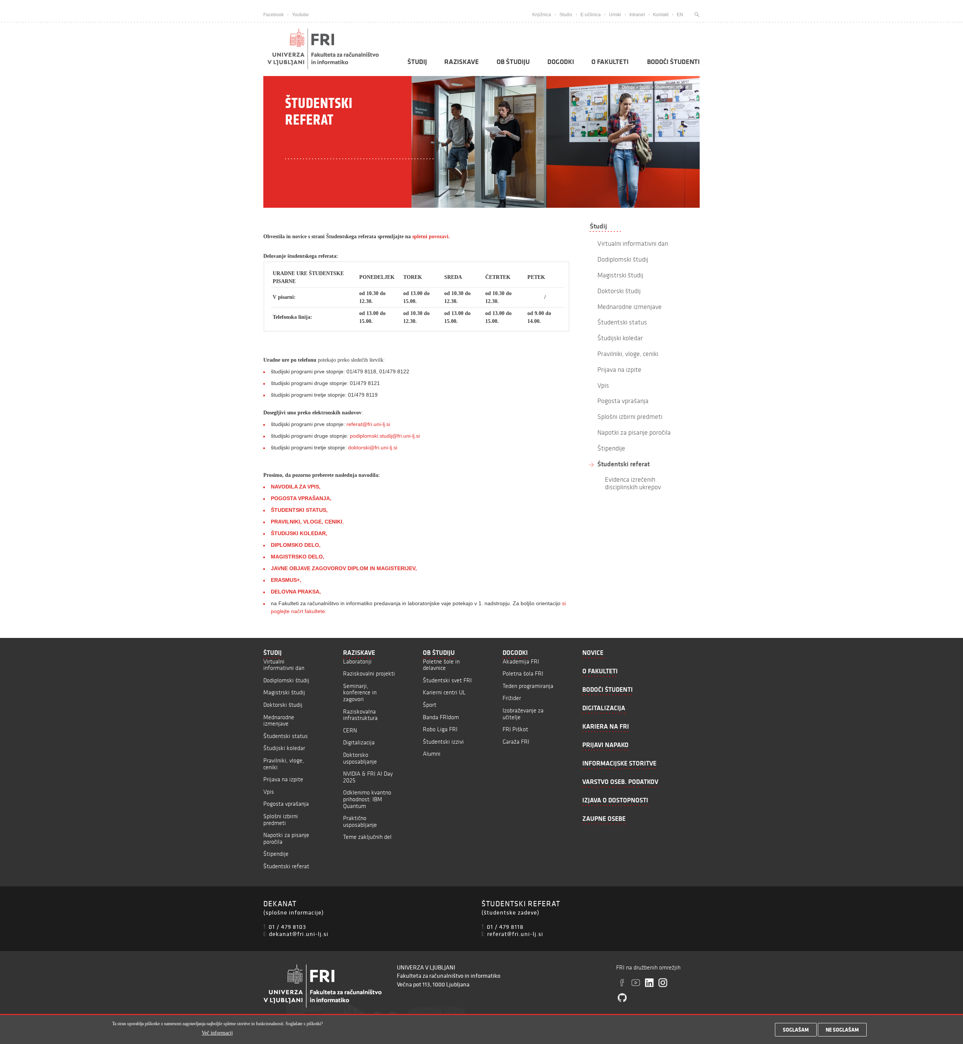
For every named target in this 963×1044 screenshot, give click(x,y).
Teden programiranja (528, 685)
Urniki (615, 14)
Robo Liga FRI (440, 729)
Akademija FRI (521, 661)
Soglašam (796, 1029)
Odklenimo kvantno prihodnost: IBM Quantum (367, 799)
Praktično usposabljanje (360, 821)
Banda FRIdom (441, 717)
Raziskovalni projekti (369, 673)
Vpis (268, 791)
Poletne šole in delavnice (441, 665)
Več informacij (217, 1033)
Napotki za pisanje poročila (286, 838)
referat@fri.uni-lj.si (368, 424)
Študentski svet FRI (447, 680)
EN (680, 14)
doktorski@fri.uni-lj (370, 447)
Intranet (637, 14)
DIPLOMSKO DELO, (295, 545)
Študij (417, 61)
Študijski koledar (284, 748)
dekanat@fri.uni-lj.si (298, 933)
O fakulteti (610, 61)
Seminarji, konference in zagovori (360, 692)
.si (394, 447)
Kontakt (660, 14)
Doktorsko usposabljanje (360, 758)
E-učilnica (590, 14)
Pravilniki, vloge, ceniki (283, 764)
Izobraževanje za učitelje (523, 714)
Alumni (431, 753)
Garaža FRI (516, 741)
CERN (350, 730)
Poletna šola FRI (523, 673)
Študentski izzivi (443, 741)
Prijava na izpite (283, 779)
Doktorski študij (282, 704)
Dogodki (560, 61)
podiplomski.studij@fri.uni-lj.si (385, 436)
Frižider (512, 698)
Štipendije (276, 853)
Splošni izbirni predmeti (280, 819)
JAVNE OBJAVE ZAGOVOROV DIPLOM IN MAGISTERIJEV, (344, 568)
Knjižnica (541, 14)
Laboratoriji (357, 661)
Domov (628, 87)
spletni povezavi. (431, 236)
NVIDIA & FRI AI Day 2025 (368, 777)
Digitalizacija (359, 742)
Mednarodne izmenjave (278, 720)
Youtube (300, 14)
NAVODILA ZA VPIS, (295, 487)
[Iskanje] (695, 15)
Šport (429, 704)
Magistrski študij (284, 692)
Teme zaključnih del (367, 836)
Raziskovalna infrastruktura (360, 715)
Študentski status (285, 736)
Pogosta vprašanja (286, 803)
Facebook (273, 14)
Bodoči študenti (673, 61)
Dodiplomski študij (286, 680)
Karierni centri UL (444, 692)
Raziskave (461, 61)
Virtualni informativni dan (283, 665)
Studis (565, 14)
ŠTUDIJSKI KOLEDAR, (299, 533)
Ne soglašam (842, 1029)
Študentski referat (623, 464)
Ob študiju (513, 61)
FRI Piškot (515, 729)
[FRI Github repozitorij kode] (622, 997)
